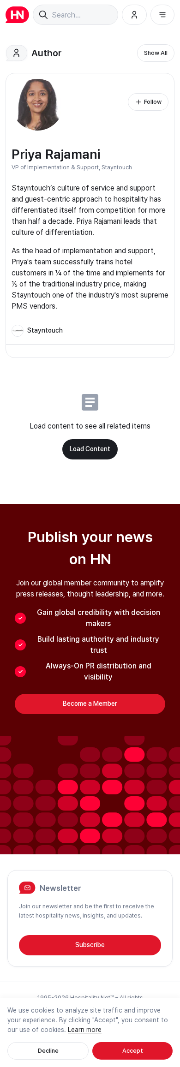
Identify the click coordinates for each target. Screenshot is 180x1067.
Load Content (90, 449)
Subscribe (90, 944)
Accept (132, 1050)
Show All (156, 52)
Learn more (85, 1029)
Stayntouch (117, 167)
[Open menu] (162, 15)
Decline (48, 1050)
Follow (153, 101)
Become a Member (90, 703)
